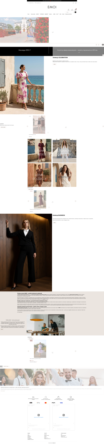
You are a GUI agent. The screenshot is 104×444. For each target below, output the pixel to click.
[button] (75, 12)
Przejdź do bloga (6, 366)
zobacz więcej (3, 127)
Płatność (45, 436)
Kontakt (29, 435)
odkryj (54, 64)
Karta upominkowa (63, 435)
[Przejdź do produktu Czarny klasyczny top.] (39, 125)
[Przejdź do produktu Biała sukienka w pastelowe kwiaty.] (40, 349)
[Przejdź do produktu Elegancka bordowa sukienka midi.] (40, 199)
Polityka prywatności (47, 438)
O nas (28, 434)
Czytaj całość (3, 390)
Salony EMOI (29, 436)
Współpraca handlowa (31, 439)
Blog (61, 434)
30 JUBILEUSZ (30, 438)
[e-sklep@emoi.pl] (35, 2)
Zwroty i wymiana (46, 435)
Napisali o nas (63, 436)
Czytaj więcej (20, 312)
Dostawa (45, 434)
